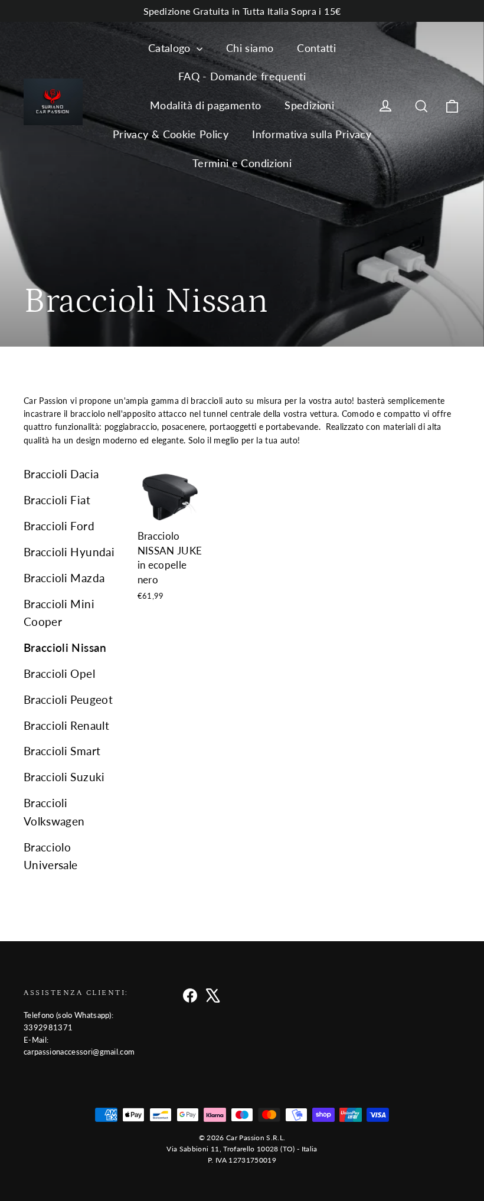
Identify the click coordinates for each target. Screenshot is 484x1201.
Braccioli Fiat (57, 500)
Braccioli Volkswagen (54, 811)
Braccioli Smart (62, 751)
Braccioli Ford (59, 526)
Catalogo (171, 47)
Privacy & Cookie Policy (170, 134)
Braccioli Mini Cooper (59, 612)
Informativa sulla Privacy (311, 134)
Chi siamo (249, 47)
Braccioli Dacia (61, 474)
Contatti (316, 47)
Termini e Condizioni (242, 162)
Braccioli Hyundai (69, 552)
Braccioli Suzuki (64, 777)
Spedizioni (309, 105)
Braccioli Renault (66, 725)
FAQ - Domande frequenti (242, 76)
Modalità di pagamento (205, 105)
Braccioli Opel (59, 673)
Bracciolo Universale (51, 856)
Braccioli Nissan (65, 647)
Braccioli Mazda (64, 578)
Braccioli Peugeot (68, 699)
